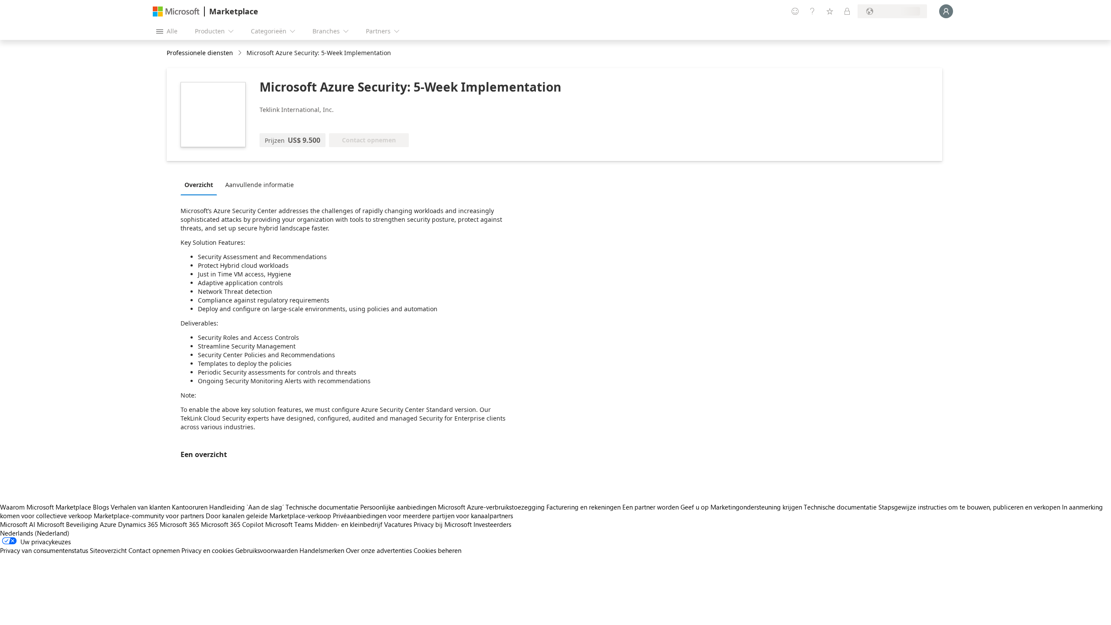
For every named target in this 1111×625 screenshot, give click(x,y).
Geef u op (694, 507)
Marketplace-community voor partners (149, 515)
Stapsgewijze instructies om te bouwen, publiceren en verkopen (969, 507)
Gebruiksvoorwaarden (266, 550)
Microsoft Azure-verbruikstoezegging (492, 507)
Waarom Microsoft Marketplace (45, 507)
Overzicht (198, 185)
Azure (108, 524)
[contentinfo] (240, 53)
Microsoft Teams (289, 524)
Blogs (101, 507)
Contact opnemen (154, 550)
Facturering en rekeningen (583, 507)
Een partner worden (650, 507)
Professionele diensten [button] (200, 53)
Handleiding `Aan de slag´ (246, 507)
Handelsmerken (321, 550)
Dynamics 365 (138, 524)
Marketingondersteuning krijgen (756, 507)
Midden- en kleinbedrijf (348, 524)
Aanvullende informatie (259, 185)
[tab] (201, 184)
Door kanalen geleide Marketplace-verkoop (268, 515)
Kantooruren (189, 507)
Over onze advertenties (379, 550)
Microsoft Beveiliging (67, 524)
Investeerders (492, 524)
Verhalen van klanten (140, 507)
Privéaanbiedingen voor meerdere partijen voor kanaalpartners (423, 515)
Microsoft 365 (179, 524)
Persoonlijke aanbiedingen (398, 507)
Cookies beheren (437, 550)
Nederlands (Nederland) (34, 533)
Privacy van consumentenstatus (44, 550)
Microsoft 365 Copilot (232, 524)
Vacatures (398, 524)
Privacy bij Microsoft (443, 524)
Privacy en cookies (207, 550)
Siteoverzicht (108, 550)
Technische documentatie (322, 507)
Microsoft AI (17, 524)
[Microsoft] (176, 11)
